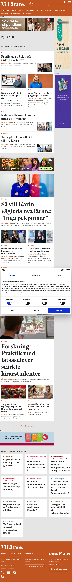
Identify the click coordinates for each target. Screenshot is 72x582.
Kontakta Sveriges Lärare (59, 569)
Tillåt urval (36, 310)
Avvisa (13, 310)
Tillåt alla (59, 310)
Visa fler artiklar (27, 426)
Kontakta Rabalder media (35, 566)
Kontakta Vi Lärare (6, 565)
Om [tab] (59, 275)
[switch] (27, 303)
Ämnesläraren (17, 10)
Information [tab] (36, 275)
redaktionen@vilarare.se (7, 568)
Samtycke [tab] (12, 275)
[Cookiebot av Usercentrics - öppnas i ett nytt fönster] (62, 270)
